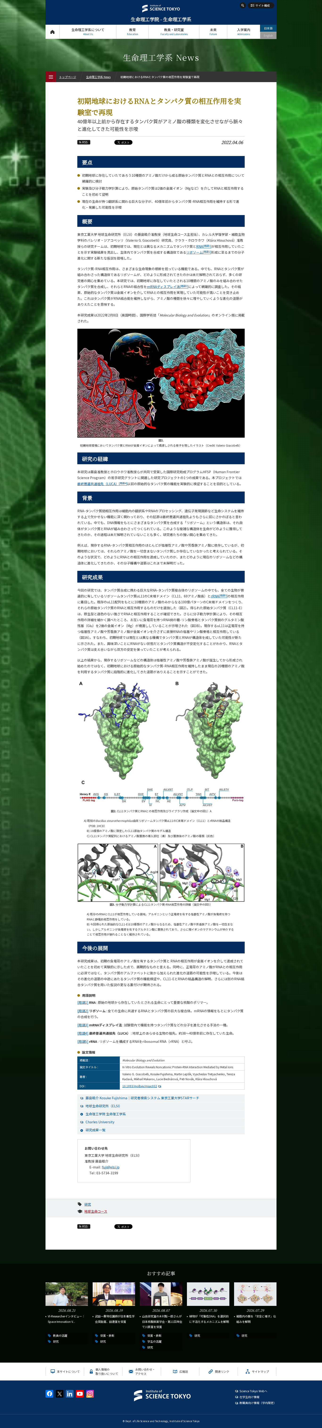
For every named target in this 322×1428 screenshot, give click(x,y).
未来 (213, 31)
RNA (203, 246)
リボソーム (198, 252)
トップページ (52, 32)
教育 (132, 31)
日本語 (268, 28)
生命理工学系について (87, 31)
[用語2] (82, 1010)
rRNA (219, 596)
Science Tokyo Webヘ (253, 1391)
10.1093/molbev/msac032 (139, 1086)
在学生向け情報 (249, 1397)
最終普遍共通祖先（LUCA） (102, 483)
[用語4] (82, 1033)
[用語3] (82, 1025)
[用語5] (82, 1041)
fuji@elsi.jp (111, 1167)
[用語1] (82, 1002)
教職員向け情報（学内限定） (257, 1403)
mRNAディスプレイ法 (167, 286)
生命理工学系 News (98, 77)
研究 (87, 1204)
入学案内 (243, 31)
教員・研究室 (174, 31)
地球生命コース (95, 1211)
